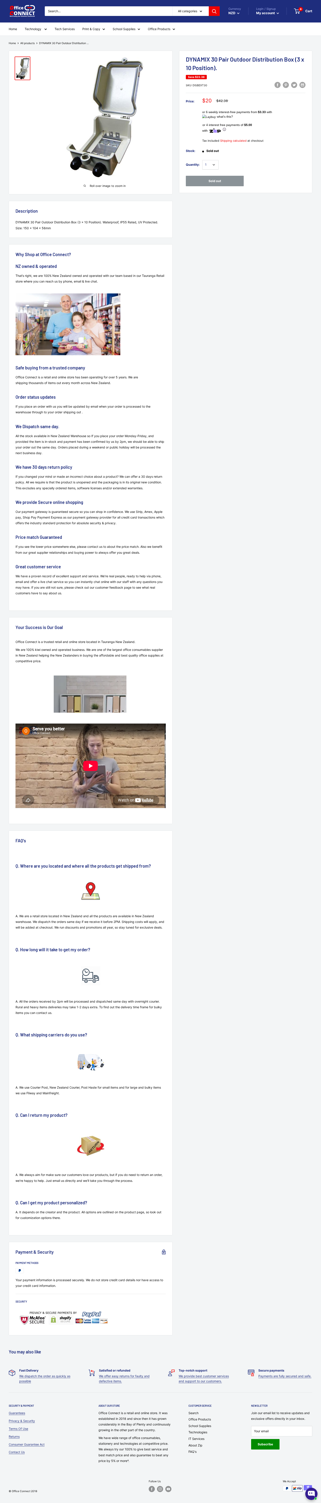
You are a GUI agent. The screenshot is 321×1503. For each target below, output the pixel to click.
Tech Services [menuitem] (65, 29)
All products (27, 43)
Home (12, 43)
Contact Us (17, 1452)
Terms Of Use (18, 1429)
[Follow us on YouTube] (168, 1489)
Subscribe (265, 1444)
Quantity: (193, 164)
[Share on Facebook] (277, 85)
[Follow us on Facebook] (152, 1489)
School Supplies (199, 1426)
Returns (14, 1436)
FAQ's (192, 1451)
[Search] (214, 11)
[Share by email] (302, 85)
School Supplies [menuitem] (124, 29)
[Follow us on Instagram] (160, 1489)
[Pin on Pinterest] (286, 85)
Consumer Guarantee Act (27, 1444)
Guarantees (17, 1413)
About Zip (195, 1445)
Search (193, 1413)
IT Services (196, 1439)
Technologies (197, 1432)
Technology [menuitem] (33, 29)
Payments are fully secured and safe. (284, 1376)
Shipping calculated (233, 140)
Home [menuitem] (13, 29)
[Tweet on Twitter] (294, 85)
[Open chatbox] (311, 1494)
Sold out (215, 181)
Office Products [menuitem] (159, 29)
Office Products (199, 1419)
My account (266, 13)
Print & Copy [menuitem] (91, 29)
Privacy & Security (22, 1421)
